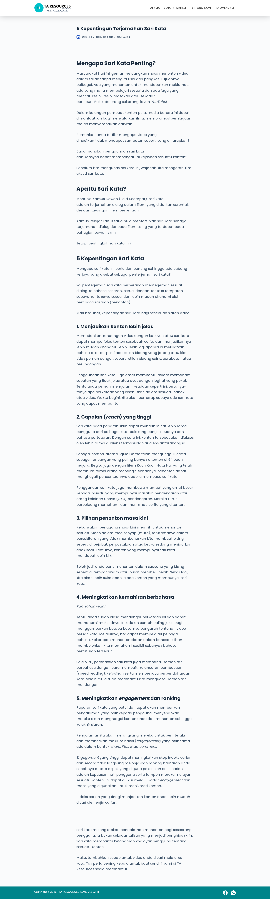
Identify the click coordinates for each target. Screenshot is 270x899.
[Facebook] (225, 892)
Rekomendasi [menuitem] (224, 8)
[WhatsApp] (233, 892)
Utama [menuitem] (155, 8)
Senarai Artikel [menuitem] (175, 8)
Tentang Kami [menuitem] (200, 8)
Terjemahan (123, 37)
